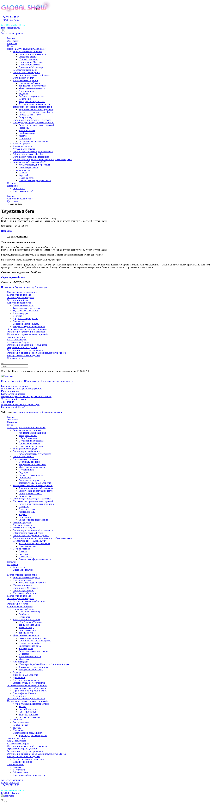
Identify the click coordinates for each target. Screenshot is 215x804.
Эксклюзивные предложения (33, 141)
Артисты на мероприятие (25, 80)
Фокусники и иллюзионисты (33, 667)
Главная (11, 38)
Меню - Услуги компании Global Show (26, 49)
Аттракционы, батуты (24, 149)
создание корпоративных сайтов (30, 412)
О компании (13, 41)
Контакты (12, 43)
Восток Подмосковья (29, 717)
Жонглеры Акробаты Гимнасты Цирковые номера (44, 664)
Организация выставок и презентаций (20, 404)
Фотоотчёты (19, 188)
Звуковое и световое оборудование (36, 109)
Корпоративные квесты (13, 394)
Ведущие (23, 93)
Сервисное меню (21, 170)
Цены (10, 46)
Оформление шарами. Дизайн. (28, 154)
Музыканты (25, 659)
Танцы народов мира (29, 625)
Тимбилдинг (7, 402)
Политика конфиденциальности (35, 180)
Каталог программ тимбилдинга (35, 75)
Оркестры (24, 654)
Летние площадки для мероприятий (37, 125)
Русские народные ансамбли (33, 638)
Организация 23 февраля (31, 62)
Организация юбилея (23, 78)
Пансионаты (25, 138)
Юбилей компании (28, 59)
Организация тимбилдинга (26, 72)
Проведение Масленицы (31, 67)
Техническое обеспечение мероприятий (33, 107)
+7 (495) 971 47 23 (10, 20)
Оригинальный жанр (29, 83)
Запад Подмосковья (28, 714)
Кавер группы (26, 648)
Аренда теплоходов (22, 146)
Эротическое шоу (27, 630)
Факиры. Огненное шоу (31, 669)
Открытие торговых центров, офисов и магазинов (26, 396)
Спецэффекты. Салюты (30, 114)
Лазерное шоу (25, 117)
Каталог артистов (10, 391)
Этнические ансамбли (30, 656)
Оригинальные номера (30, 611)
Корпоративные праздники (32, 54)
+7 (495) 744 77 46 (10, 17)
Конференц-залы (27, 133)
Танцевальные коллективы (32, 85)
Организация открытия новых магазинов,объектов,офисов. (42, 159)
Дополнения (25, 99)
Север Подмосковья (28, 709)
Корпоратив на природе (25, 70)
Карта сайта (25, 175)
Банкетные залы (27, 130)
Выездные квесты (28, 56)
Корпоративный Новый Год (15, 407)
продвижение (56, 412)
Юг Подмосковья (27, 711)
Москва (22, 706)
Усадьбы (23, 135)
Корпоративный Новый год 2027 (29, 162)
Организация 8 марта (29, 64)
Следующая (41, 287)
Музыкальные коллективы (32, 88)
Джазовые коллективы (30, 646)
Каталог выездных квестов (32, 582)
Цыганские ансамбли (29, 643)
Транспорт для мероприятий (33, 735)
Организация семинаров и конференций (21, 388)
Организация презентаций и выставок (32, 120)
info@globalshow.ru (10, 27)
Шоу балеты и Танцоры (30, 622)
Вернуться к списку (24, 287)
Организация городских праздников (31, 157)
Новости (11, 183)
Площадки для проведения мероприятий (33, 122)
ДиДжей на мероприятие (31, 96)
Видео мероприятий (23, 191)
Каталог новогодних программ (34, 164)
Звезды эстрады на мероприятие (35, 104)
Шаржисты (24, 617)
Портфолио (12, 186)
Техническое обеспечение (14, 399)
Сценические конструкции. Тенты (36, 112)
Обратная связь (26, 178)
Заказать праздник (22, 143)
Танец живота (26, 632)
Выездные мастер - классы (32, 101)
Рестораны (24, 128)
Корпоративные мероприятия (27, 51)
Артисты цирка (26, 91)
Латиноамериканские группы (33, 651)
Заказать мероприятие (12, 33)
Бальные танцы (26, 627)
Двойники (24, 614)
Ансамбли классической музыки (35, 640)
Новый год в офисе (28, 167)
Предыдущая (7, 287)
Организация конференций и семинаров (33, 151)
